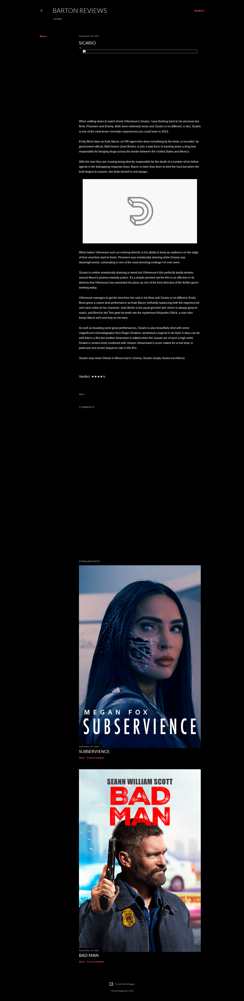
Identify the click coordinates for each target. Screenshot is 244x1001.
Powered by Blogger (125, 984)
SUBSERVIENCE (94, 751)
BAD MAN (89, 955)
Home (58, 18)
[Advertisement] (140, 526)
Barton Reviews (80, 10)
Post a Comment (95, 757)
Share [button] (43, 36)
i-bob (130, 990)
